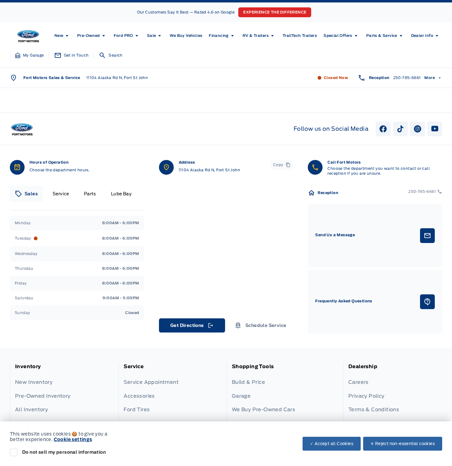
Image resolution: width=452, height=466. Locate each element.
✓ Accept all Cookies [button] (331, 443)
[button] (29, 55)
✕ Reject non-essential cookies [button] (403, 443)
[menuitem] (62, 35)
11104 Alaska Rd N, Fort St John (117, 77)
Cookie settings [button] (73, 439)
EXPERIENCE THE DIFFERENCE (274, 12)
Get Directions (191, 327)
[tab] (26, 194)
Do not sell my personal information (64, 452)
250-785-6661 (407, 77)
